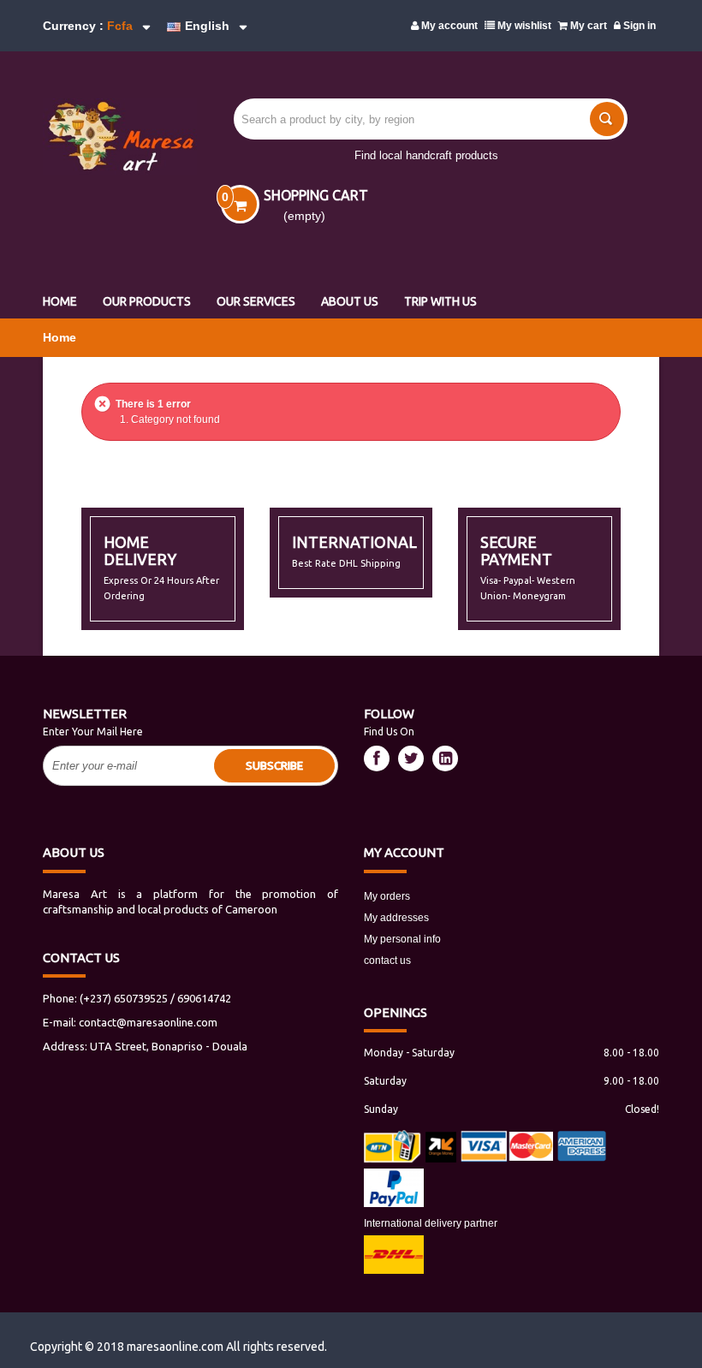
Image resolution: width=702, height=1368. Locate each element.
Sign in (638, 26)
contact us (387, 961)
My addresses (396, 918)
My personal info (402, 939)
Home (59, 337)
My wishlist (523, 26)
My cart (587, 26)
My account (448, 26)
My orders (387, 896)
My (404, 852)
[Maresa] (110, 136)
